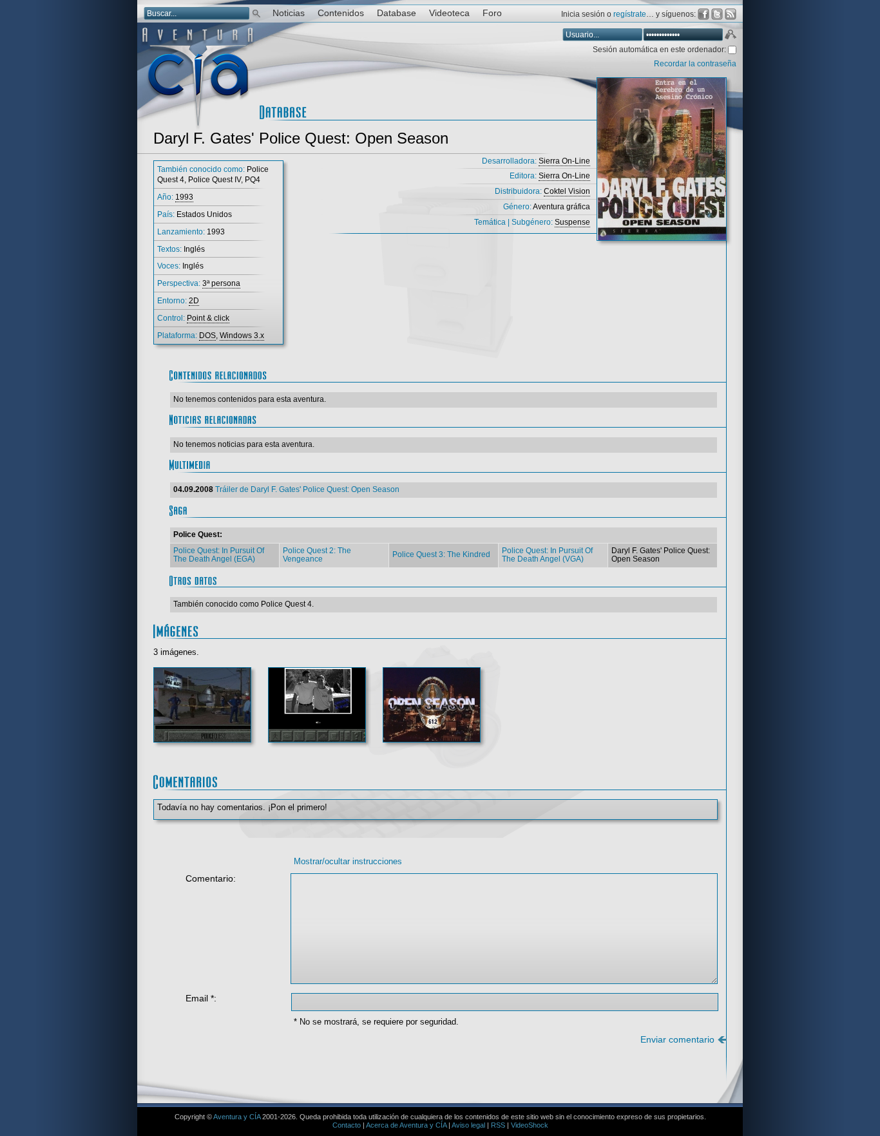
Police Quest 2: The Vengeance (317, 555)
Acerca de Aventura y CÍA (406, 1125)
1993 (184, 197)
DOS (207, 335)
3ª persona (221, 283)
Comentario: (211, 878)
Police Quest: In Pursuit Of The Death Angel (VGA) (547, 555)
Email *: (201, 998)
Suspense (572, 222)
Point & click (208, 318)
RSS (498, 1125)
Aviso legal (468, 1125)
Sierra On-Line (564, 161)
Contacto (346, 1125)
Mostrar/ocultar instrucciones (348, 861)
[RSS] (730, 14)
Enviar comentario (677, 1040)
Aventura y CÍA (236, 1117)
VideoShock (529, 1125)
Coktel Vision (567, 191)
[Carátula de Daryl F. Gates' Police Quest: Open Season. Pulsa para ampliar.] (662, 164)
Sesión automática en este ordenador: (660, 49)
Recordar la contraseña (695, 63)
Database (396, 13)
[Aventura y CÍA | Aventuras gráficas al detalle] (197, 128)
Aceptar (729, 36)
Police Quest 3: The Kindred (441, 554)
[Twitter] (717, 14)
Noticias (289, 13)
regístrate (629, 14)
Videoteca (449, 13)
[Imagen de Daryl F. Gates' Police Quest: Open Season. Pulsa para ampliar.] (202, 710)
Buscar (256, 13)
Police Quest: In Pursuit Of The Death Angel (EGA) (218, 555)
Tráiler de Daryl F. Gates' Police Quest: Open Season (307, 489)
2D (194, 300)
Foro (492, 13)
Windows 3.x (242, 335)
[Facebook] (703, 14)
